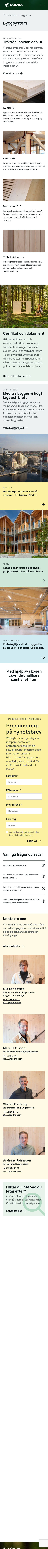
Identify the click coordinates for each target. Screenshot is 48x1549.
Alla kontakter (11, 946)
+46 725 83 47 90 (11, 1168)
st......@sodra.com (12, 1114)
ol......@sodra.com (12, 1002)
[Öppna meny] (42, 5)
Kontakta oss (11, 73)
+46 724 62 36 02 (11, 999)
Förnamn (12, 776)
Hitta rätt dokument (15, 376)
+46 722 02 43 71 (11, 1111)
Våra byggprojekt (13, 428)
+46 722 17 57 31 (10, 1055)
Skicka (32, 841)
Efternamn (13, 790)
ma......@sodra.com (12, 1058)
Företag (11, 819)
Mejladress (14, 804)
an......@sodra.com (12, 1171)
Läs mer (28, 835)
